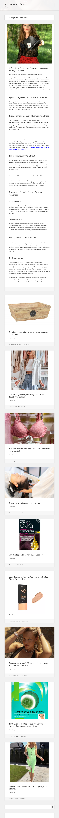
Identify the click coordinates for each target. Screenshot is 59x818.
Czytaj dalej (12, 338)
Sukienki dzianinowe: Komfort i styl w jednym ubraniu (28, 787)
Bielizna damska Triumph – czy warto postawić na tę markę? (29, 449)
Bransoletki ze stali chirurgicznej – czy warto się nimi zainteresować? (28, 664)
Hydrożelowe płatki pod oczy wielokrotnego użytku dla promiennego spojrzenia (28, 725)
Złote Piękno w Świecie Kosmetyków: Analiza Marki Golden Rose (28, 578)
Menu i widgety (52, 5)
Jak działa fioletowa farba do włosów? (25, 555)
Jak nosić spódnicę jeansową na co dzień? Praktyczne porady (27, 395)
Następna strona (52, 807)
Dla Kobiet (24, 289)
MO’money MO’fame (15, 4)
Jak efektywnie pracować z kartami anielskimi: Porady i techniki (29, 69)
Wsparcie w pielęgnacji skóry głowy (24, 503)
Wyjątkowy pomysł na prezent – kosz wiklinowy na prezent (29, 333)
